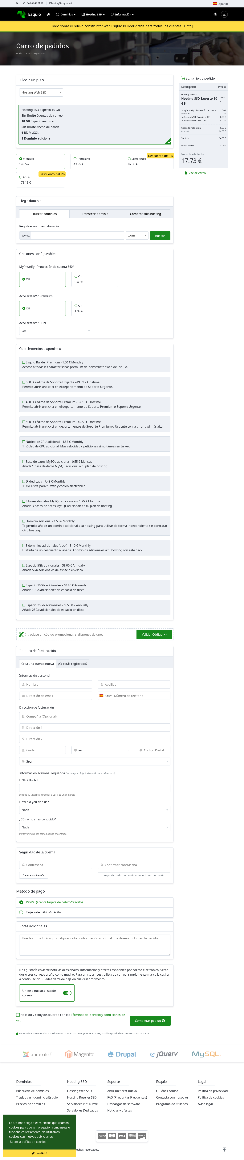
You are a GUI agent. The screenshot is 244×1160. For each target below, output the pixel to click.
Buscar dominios (44, 214)
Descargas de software (123, 1104)
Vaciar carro (197, 173)
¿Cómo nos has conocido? (37, 819)
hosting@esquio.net (61, 3)
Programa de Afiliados (172, 1104)
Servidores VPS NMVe (82, 1104)
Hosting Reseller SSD (82, 1097)
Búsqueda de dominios (32, 1091)
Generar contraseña (33, 875)
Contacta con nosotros (172, 1097)
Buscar (160, 236)
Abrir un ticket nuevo (122, 1091)
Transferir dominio (94, 214)
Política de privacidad (213, 1091)
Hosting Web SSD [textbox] (34, 92)
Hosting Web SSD (79, 1091)
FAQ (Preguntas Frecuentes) (127, 1097)
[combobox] (41, 92)
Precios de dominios (30, 1104)
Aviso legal (205, 1104)
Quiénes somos (167, 1091)
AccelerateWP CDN (32, 323)
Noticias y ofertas (119, 1110)
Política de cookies (211, 1097)
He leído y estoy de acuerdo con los (70, 1017)
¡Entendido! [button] (39, 1153)
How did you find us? (34, 802)
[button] (224, 1149)
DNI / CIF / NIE (29, 780)
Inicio (19, 53)
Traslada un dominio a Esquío (37, 1097)
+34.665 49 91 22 (34, 3)
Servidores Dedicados (82, 1110)
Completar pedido (148, 1021)
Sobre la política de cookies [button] (28, 1141)
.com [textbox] (131, 235)
